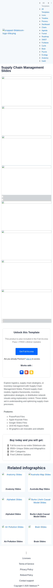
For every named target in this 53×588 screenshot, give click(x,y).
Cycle (44, 46)
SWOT (44, 40)
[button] (27, 351)
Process (45, 21)
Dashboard (46, 24)
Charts (44, 27)
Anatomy (45, 58)
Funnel (44, 33)
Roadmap (45, 37)
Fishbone (45, 43)
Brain (44, 49)
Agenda (44, 30)
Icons (44, 15)
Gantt (44, 61)
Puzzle (44, 52)
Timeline (45, 18)
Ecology (45, 55)
